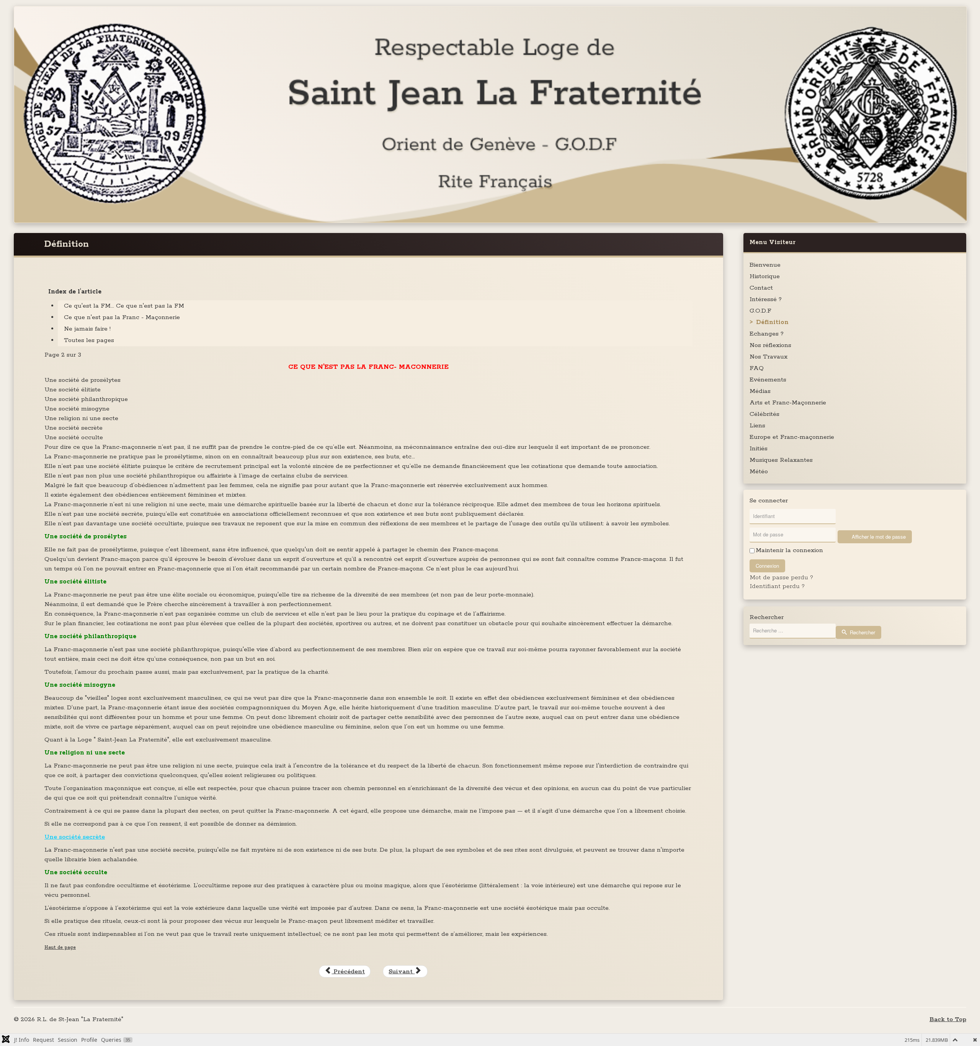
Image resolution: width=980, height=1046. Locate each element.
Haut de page (60, 947)
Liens (757, 426)
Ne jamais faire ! (87, 329)
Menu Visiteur (772, 242)
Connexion (767, 565)
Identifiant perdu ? (777, 586)
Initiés (759, 449)
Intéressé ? (766, 299)
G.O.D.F (760, 311)
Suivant (402, 972)
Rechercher (767, 617)
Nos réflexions (770, 345)
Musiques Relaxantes (781, 460)
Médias (760, 391)
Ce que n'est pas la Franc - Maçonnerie (122, 317)
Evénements (768, 380)
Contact (761, 288)
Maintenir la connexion (789, 550)
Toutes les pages (89, 340)
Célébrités (764, 414)
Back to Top (947, 1019)
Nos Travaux (768, 357)
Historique (765, 276)
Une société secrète (74, 837)
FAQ (757, 368)
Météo (759, 472)
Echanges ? (767, 334)
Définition (772, 322)
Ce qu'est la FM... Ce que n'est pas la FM (124, 306)
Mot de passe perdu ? (781, 578)
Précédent (348, 972)
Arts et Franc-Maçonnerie (788, 403)
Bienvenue (765, 265)
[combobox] (793, 631)
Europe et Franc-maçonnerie (792, 437)
